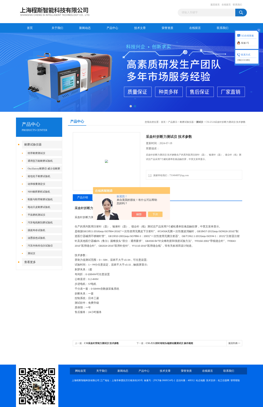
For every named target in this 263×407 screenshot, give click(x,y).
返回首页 (215, 4)
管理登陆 (235, 380)
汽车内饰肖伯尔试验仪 (40, 245)
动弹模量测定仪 (36, 183)
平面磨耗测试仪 (36, 214)
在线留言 (226, 4)
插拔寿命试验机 (36, 230)
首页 (30, 27)
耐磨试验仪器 (33, 144)
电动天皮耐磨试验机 (39, 207)
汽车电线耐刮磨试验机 (40, 222)
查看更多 (30, 262)
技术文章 (140, 27)
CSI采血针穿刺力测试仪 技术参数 (101, 343)
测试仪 (31, 253)
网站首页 (80, 370)
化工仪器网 (223, 380)
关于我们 (57, 27)
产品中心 (112, 27)
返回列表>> (234, 343)
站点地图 (200, 380)
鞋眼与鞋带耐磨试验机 (40, 199)
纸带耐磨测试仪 (36, 153)
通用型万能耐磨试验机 (40, 160)
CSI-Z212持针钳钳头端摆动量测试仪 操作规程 (169, 343)
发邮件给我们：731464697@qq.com (170, 175)
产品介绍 (82, 197)
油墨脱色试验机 (36, 237)
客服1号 (245, 43)
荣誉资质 (167, 27)
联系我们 (237, 4)
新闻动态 (85, 27)
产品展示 (172, 122)
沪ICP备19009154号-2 (164, 380)
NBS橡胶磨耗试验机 (39, 191)
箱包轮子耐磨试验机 (39, 176)
